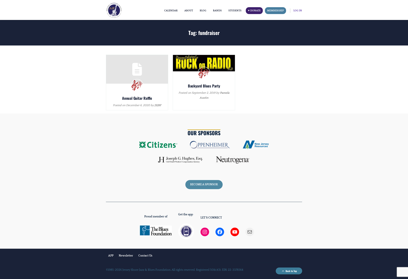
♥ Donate (254, 10)
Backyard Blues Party (204, 86)
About (188, 10)
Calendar (171, 10)
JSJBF (157, 105)
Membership (275, 10)
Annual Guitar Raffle (137, 98)
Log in (297, 10)
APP (110, 255)
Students (234, 10)
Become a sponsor (204, 184)
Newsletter (126, 255)
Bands (217, 10)
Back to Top (291, 271)
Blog (203, 10)
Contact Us (145, 255)
